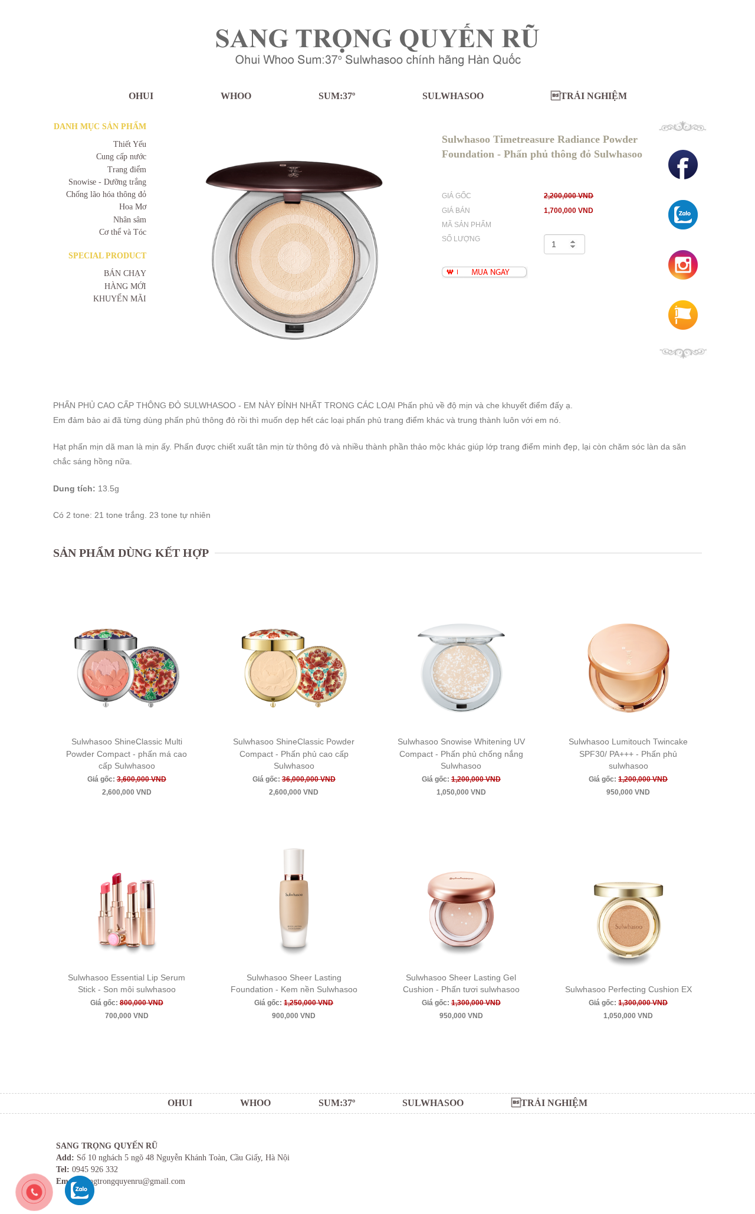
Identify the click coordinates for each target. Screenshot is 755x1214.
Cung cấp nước (121, 156)
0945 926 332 (95, 1169)
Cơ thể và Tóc (122, 232)
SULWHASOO (453, 96)
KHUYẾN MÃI (119, 298)
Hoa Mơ (132, 206)
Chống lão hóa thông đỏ (106, 194)
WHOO (236, 96)
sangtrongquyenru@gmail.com (134, 1181)
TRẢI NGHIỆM (589, 96)
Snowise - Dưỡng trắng (107, 182)
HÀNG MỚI (125, 286)
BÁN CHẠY (125, 273)
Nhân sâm (129, 219)
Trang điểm (126, 169)
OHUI (141, 96)
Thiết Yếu (129, 144)
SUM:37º (337, 96)
